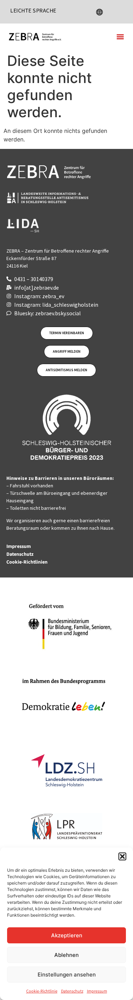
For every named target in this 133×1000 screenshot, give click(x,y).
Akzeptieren (66, 935)
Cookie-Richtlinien (27, 562)
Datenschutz (72, 991)
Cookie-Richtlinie (41, 991)
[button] (122, 856)
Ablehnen (66, 955)
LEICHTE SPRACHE (33, 11)
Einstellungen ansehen (67, 974)
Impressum (97, 991)
